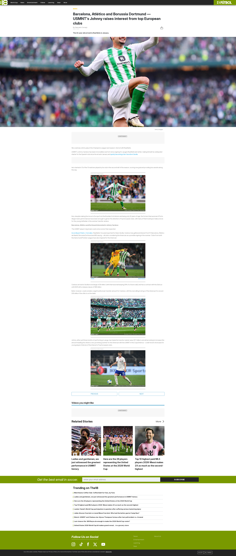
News (22, 2)
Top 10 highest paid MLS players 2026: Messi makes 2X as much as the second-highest (106, 505)
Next (142, 394)
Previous (94, 394)
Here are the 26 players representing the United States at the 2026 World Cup (103, 501)
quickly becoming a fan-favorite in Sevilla (124, 154)
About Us (157, 536)
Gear (59, 2)
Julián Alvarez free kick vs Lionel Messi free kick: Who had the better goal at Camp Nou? (106, 513)
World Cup (14, 2)
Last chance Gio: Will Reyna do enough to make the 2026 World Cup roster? (102, 521)
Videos (42, 2)
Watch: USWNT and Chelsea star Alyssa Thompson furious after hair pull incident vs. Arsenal (108, 517)
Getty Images (159, 129)
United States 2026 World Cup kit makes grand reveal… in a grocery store (101, 525)
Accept (200, 552)
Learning (51, 2)
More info (109, 552)
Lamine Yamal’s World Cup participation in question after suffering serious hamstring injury (107, 509)
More (65, 2)
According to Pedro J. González (82, 233)
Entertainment (32, 2)
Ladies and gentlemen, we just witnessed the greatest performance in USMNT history (105, 497)
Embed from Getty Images (97, 173)
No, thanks (208, 552)
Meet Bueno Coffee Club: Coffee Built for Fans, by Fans (94, 493)
